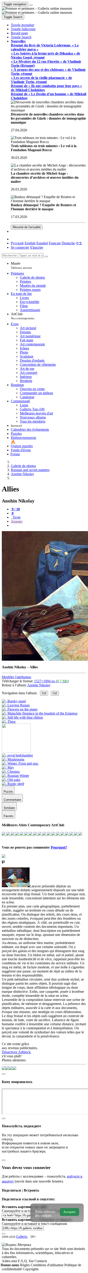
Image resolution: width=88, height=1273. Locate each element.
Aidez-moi (10, 1261)
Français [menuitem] (55, 243)
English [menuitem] (30, 243)
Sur (32, 1261)
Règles (25, 1265)
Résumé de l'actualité (27, 227)
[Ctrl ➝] (17, 755)
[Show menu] (31, 5)
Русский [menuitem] (17, 243)
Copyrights (31, 1269)
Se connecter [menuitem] (20, 247)
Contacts (41, 1261)
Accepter (69, 1212)
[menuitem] (79, 243)
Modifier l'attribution (16, 677)
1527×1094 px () (51, 681)
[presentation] (48, 525)
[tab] (15, 509)
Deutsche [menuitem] (68, 243)
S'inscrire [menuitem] (36, 247)
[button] (22, 25)
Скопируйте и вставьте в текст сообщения (34, 1224)
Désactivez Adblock (16, 1052)
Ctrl (44, 693)
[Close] (46, 256)
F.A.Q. (23, 1261)
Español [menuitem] (42, 243)
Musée (21, 265)
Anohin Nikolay (39, 685)
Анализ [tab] (16, 521)
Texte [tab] (16, 517)
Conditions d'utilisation (47, 1265)
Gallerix (22, 1236)
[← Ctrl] (9, 721)
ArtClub (22, 316)
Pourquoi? (59, 847)
